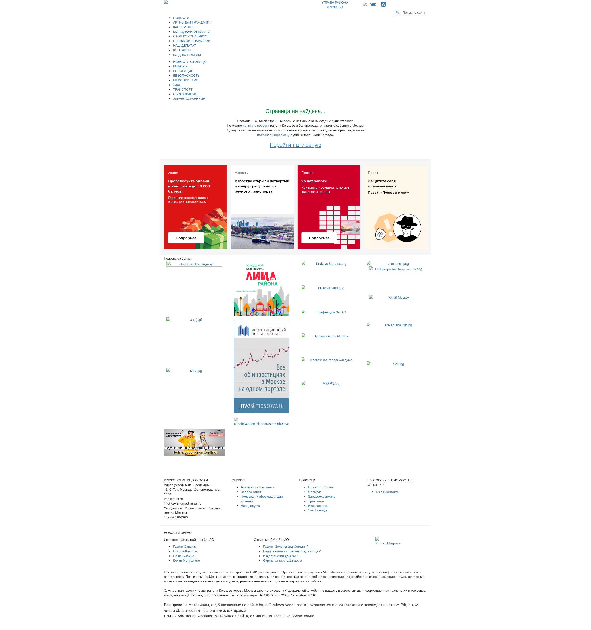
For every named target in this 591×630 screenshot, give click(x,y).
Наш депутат (250, 505)
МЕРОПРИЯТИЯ (185, 80)
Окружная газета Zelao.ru (282, 560)
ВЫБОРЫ (180, 66)
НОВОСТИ (181, 17)
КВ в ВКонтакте (387, 491)
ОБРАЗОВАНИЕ (185, 94)
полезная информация (274, 134)
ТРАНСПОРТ (183, 89)
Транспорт (316, 500)
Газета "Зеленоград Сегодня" (285, 546)
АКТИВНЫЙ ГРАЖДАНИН (192, 22)
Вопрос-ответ (251, 491)
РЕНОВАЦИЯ (183, 70)
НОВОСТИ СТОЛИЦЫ (189, 61)
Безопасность (318, 505)
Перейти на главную (295, 144)
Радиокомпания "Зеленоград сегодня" (292, 551)
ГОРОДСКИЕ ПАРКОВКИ (192, 40)
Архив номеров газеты (258, 487)
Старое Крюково (185, 551)
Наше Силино (183, 555)
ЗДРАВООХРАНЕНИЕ (189, 98)
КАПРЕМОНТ (183, 26)
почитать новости (256, 125)
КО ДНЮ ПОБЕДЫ (187, 54)
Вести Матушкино (186, 560)
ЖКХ (176, 84)
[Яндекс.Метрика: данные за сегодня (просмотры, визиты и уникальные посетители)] (387, 541)
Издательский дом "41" (280, 555)
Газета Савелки (185, 546)
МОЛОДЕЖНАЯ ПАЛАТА (191, 31)
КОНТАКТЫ (182, 50)
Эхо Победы (317, 510)
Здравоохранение (321, 496)
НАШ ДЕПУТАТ (184, 45)
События (315, 491)
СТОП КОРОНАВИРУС (190, 36)
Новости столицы (321, 487)
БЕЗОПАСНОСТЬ (186, 75)
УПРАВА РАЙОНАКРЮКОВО (335, 4)
